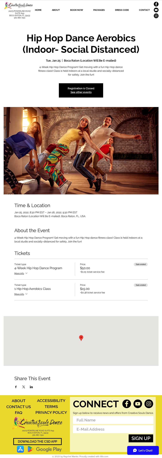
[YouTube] (156, 10)
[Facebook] (156, 4)
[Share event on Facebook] (15, 387)
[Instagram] (156, 15)
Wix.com (104, 456)
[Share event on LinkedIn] (31, 387)
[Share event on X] (23, 387)
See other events (81, 92)
